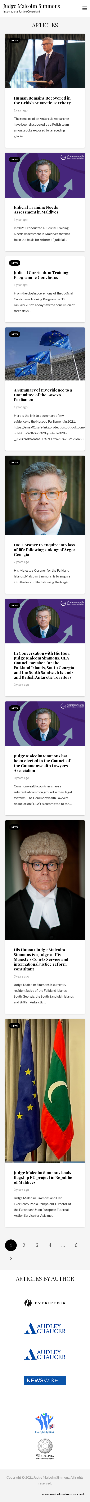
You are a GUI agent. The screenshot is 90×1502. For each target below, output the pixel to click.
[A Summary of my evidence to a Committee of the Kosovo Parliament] (45, 330)
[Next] (11, 1258)
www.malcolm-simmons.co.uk (63, 1494)
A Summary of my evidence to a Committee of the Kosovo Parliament (43, 394)
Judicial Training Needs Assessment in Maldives (36, 209)
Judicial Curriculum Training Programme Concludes (41, 275)
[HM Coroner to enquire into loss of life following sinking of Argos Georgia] (45, 458)
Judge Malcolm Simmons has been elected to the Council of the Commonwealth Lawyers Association (42, 763)
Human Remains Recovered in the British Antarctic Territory (42, 100)
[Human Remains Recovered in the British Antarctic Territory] (45, 36)
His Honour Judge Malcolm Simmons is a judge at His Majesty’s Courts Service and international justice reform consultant (41, 959)
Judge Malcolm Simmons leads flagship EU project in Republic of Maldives (43, 1177)
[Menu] (84, 8)
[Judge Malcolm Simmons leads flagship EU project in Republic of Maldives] (45, 1022)
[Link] (45, 1302)
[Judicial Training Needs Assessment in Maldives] (45, 156)
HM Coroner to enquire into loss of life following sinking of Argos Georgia (45, 549)
